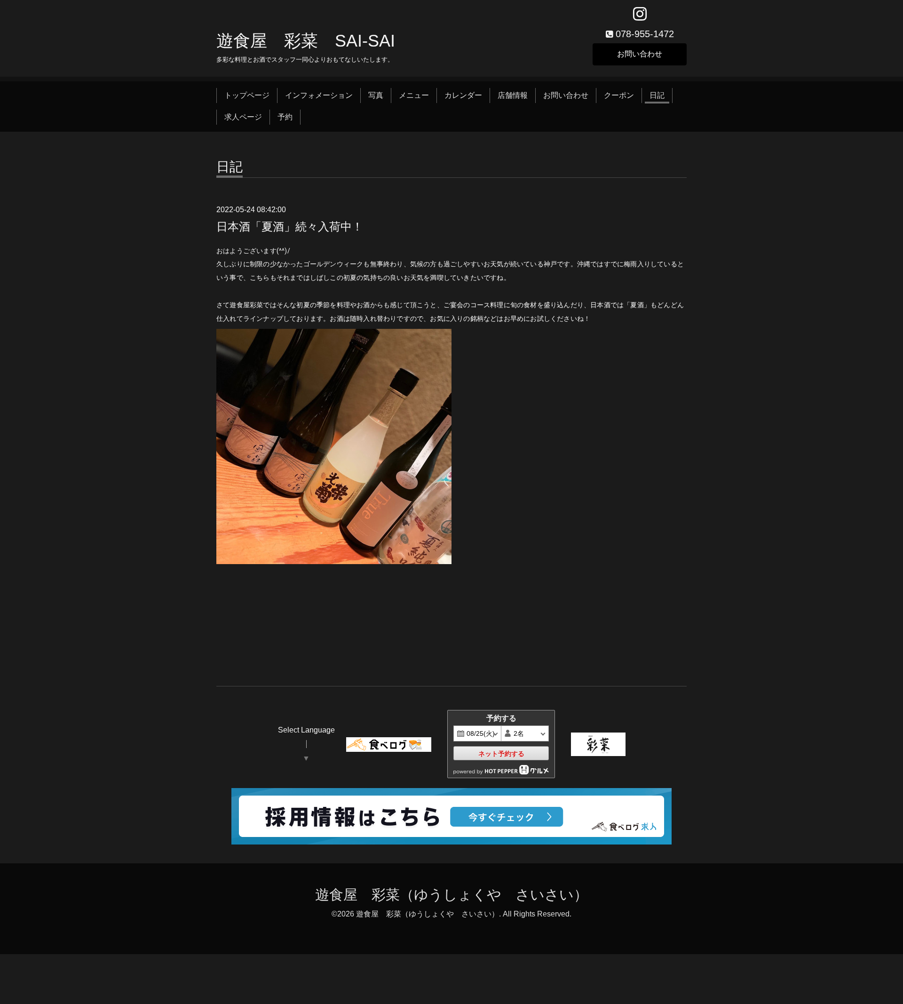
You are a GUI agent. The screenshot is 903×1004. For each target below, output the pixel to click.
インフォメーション (319, 95)
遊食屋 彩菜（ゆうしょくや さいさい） (451, 894)
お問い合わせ (639, 54)
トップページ (246, 95)
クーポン (619, 95)
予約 (285, 117)
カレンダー (463, 95)
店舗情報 (513, 95)
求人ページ (243, 117)
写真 (375, 95)
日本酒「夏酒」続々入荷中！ (289, 226)
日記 (657, 95)
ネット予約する (501, 753)
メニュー (414, 95)
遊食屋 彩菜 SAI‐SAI (305, 40)
